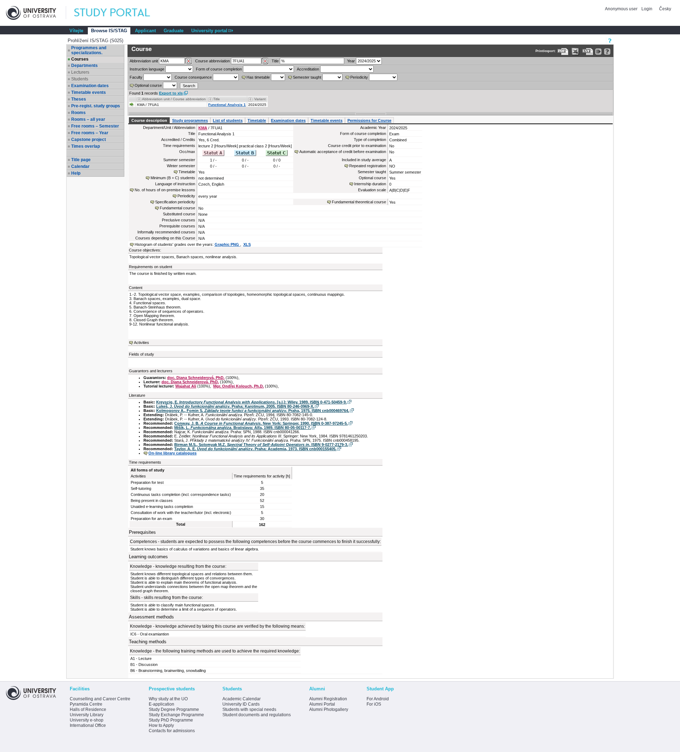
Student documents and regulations (256, 714)
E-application (161, 704)
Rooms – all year (88, 119)
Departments (84, 65)
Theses (78, 99)
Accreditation (308, 69)
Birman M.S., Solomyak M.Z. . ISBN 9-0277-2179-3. (261, 444)
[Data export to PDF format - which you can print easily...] (562, 51)
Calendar (80, 166)
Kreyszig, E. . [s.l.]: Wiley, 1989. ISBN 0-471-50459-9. (251, 402)
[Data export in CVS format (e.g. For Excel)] (587, 51)
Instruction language (147, 69)
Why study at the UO (168, 698)
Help (75, 173)
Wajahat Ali (185, 386)
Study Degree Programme (174, 709)
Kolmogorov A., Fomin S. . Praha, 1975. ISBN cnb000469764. (252, 410)
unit (144, 61)
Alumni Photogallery (328, 709)
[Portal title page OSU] (118, 13)
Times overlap (85, 146)
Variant (260, 99)
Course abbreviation (212, 61)
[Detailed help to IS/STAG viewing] (607, 51)
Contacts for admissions (172, 730)
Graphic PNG (227, 244)
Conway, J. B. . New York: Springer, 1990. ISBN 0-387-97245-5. (261, 423)
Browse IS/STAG (109, 30)
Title (275, 61)
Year (351, 61)
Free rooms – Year (89, 132)
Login (646, 8)
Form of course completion (219, 69)
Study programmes (190, 120)
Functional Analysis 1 (227, 105)
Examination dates (90, 85)
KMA (202, 128)
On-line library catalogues (172, 453)
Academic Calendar (241, 698)
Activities (141, 342)
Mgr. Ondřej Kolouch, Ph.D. (238, 386)
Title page (81, 159)
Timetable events (88, 92)
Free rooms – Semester (95, 126)
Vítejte (76, 30)
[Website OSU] (36, 13)
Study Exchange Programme (176, 714)
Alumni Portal (322, 704)
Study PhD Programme (171, 720)
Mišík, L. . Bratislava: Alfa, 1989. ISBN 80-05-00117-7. (242, 427)
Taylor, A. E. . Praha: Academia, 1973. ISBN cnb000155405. (255, 449)
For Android (378, 698)
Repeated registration (367, 166)
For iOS (374, 704)
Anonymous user (622, 8)
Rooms (78, 112)
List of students (228, 120)
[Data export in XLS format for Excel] (575, 51)
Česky (665, 8)
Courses (80, 59)
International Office (88, 725)
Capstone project (88, 139)
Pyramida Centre (86, 704)
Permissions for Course (369, 120)
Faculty (136, 77)
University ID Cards (241, 704)
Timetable (257, 120)
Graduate (173, 30)
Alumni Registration (328, 698)
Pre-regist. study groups (95, 105)
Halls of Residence (88, 709)
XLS (247, 244)
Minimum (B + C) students (173, 178)
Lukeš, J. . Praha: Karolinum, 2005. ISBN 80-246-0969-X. (235, 406)
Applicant (145, 30)
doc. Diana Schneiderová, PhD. (196, 377)
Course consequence (193, 77)
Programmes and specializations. (88, 50)
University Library (86, 714)
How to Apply (161, 725)
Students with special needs (249, 709)
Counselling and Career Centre (100, 698)
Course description (149, 120)
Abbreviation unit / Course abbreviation (174, 99)
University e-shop (86, 720)
